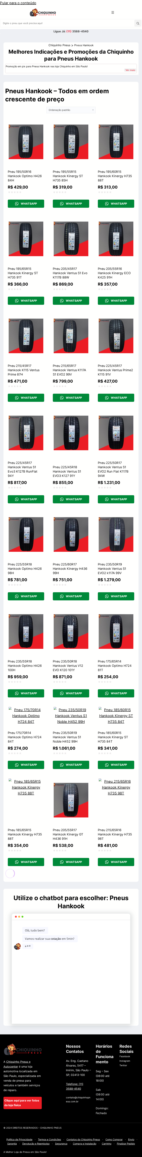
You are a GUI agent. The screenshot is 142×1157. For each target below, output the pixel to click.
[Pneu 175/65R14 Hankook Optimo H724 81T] (116, 613)
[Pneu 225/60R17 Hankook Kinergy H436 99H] (71, 516)
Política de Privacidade (19, 1139)
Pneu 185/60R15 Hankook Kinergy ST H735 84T (113, 737)
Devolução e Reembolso (36, 1143)
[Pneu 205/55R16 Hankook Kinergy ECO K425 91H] (116, 220)
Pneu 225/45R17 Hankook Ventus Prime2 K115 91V (115, 370)
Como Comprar (114, 1139)
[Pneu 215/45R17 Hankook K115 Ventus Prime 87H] (26, 317)
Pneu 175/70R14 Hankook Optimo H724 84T (25, 737)
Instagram (124, 1060)
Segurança (61, 1143)
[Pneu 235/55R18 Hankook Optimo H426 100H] (26, 613)
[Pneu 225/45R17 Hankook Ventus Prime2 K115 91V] (116, 317)
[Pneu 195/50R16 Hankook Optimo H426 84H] (26, 123)
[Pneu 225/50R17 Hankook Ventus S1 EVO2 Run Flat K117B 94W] (116, 414)
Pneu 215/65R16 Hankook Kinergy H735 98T (115, 834)
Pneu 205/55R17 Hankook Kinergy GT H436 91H (68, 834)
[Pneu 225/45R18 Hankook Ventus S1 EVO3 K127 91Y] (71, 414)
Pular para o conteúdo (18, 3)
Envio (131, 1139)
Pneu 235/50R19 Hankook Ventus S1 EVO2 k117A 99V (112, 569)
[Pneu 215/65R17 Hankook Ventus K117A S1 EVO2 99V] (71, 317)
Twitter (123, 1065)
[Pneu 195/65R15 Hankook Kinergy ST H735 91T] (26, 220)
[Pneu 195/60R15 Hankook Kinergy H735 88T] (116, 123)
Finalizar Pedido (126, 1143)
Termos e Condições (49, 1139)
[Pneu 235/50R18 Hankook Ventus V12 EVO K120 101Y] (71, 613)
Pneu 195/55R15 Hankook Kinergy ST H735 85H (68, 176)
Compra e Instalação (84, 1143)
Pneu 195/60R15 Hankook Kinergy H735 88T (115, 176)
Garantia (12, 1143)
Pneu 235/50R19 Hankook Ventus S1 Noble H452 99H (67, 737)
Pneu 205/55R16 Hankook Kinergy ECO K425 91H (114, 273)
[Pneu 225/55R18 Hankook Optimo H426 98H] (26, 516)
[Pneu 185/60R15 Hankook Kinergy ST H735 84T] (116, 710)
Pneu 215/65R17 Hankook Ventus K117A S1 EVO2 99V (69, 370)
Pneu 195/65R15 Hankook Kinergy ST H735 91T (23, 273)
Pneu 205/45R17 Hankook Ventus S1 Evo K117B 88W (70, 273)
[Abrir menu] (113, 12)
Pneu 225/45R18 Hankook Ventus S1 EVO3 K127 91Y (67, 471)
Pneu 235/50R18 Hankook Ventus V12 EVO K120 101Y (68, 666)
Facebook (124, 1056)
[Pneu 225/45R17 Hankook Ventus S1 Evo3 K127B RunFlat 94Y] (26, 414)
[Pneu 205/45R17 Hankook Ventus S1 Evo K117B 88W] (71, 220)
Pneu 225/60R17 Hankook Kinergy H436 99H (70, 569)
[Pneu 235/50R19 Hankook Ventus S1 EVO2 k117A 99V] (116, 516)
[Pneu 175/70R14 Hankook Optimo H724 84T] (26, 710)
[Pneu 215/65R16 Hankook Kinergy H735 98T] (116, 781)
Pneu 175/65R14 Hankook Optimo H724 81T (115, 666)
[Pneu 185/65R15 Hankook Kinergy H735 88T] (26, 781)
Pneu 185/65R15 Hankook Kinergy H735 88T (25, 834)
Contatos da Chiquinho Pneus (83, 1139)
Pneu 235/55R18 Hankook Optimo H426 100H (25, 666)
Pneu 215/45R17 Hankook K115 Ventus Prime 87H (23, 370)
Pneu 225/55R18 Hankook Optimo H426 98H (25, 569)
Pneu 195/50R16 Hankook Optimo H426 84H (25, 176)
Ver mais (130, 70)
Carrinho (106, 1143)
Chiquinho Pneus (59, 45)
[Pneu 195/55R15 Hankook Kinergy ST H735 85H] (71, 123)
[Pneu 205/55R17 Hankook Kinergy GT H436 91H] (71, 781)
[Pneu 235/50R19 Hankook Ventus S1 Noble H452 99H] (71, 710)
